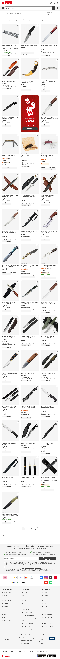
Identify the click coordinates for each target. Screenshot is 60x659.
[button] (6, 20)
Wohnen (6, 606)
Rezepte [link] (45, 603)
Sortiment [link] (46, 600)
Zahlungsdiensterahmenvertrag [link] (26, 638)
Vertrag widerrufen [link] (28, 620)
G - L (24, 598)
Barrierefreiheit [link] (52, 651)
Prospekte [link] (46, 595)
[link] (51, 3)
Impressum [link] (4, 651)
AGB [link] (25, 651)
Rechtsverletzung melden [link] (29, 629)
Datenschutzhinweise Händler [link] (25, 640)
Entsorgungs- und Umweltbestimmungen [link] (38, 651)
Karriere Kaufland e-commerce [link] (42, 643)
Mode (5, 609)
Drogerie (6, 612)
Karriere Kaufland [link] (41, 638)
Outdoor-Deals (7, 592)
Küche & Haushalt (8, 600)
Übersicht (25, 592)
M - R (24, 600)
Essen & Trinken (7, 620)
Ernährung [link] (46, 612)
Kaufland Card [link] (47, 598)
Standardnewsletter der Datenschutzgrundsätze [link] (27, 563)
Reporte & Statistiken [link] (6, 638)
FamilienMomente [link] (48, 614)
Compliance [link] (11, 651)
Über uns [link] (6, 641)
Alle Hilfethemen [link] (27, 612)
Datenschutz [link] (19, 651)
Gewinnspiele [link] (47, 609)
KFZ (4, 617)
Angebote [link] (46, 592)
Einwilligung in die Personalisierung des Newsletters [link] (31, 568)
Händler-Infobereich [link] (48, 626)
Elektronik (6, 595)
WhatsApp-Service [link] (48, 617)
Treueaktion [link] (46, 606)
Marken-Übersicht (8, 623)
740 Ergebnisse (18, 13)
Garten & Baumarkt (8, 598)
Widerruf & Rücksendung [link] (29, 618)
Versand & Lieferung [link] (28, 626)
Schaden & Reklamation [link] (29, 623)
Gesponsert (4, 43)
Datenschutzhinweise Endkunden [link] (23, 644)
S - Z (24, 603)
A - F (24, 595)
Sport (5, 614)
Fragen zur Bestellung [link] (28, 615)
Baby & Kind (7, 603)
